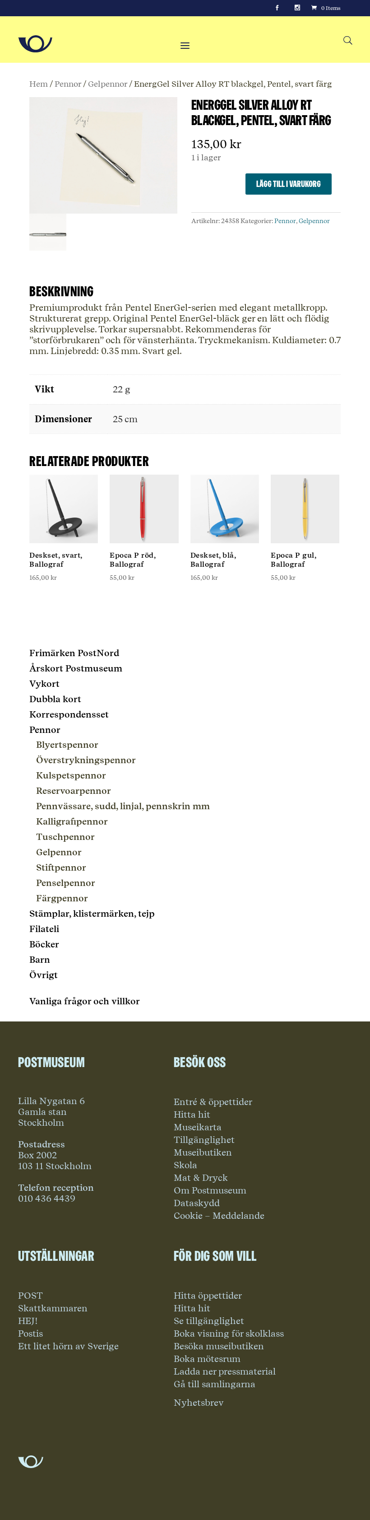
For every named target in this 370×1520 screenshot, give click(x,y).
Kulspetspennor (71, 775)
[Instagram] (297, 8)
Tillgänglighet (204, 1139)
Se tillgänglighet (209, 1320)
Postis (30, 1333)
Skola (185, 1165)
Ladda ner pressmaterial (225, 1371)
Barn (39, 959)
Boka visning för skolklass (229, 1333)
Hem (38, 84)
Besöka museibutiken (219, 1346)
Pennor (68, 84)
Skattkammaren (53, 1308)
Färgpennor (62, 898)
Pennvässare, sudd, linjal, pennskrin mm (123, 806)
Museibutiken (203, 1152)
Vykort (44, 683)
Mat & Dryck (201, 1177)
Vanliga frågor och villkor (84, 1001)
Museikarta (198, 1127)
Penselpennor (65, 882)
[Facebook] (277, 8)
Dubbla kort (55, 699)
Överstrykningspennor (86, 760)
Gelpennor (107, 84)
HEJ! (28, 1320)
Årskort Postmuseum (75, 668)
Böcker (44, 944)
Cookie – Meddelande (219, 1215)
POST (30, 1295)
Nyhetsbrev (199, 1402)
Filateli (44, 928)
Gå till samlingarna (214, 1384)
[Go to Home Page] (35, 43)
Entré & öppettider (213, 1101)
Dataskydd (197, 1203)
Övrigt (43, 975)
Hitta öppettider (208, 1295)
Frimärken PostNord (74, 653)
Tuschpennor (65, 836)
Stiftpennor (61, 867)
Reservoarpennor (73, 790)
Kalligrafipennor (72, 821)
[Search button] (348, 41)
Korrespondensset (69, 714)
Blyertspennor (67, 744)
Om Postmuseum (210, 1190)
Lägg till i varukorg (288, 183)
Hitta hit (192, 1114)
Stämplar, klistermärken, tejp (92, 913)
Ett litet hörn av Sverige (68, 1346)
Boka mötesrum (207, 1358)
